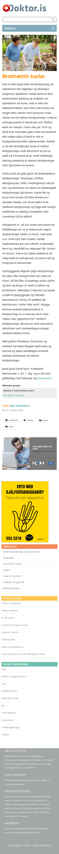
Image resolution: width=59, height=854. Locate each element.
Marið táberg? (9, 712)
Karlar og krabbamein (12, 647)
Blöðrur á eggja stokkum (14, 676)
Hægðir (5, 734)
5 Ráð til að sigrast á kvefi (15, 625)
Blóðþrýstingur (11, 588)
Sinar (4, 669)
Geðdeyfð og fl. (9, 691)
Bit (3, 705)
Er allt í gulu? (9, 618)
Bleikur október (10, 610)
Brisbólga (8, 557)
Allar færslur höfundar (13, 395)
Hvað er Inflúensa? (11, 603)
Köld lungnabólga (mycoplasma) (21, 551)
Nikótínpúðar (8, 639)
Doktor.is (10, 28)
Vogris (6, 570)
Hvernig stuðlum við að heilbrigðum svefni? (24, 654)
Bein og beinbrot (20, 405)
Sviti (4, 684)
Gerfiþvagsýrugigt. (11, 727)
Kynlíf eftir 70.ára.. (12, 564)
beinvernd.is (44, 378)
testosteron (7, 720)
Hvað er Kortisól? (13, 576)
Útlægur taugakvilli (13, 582)
